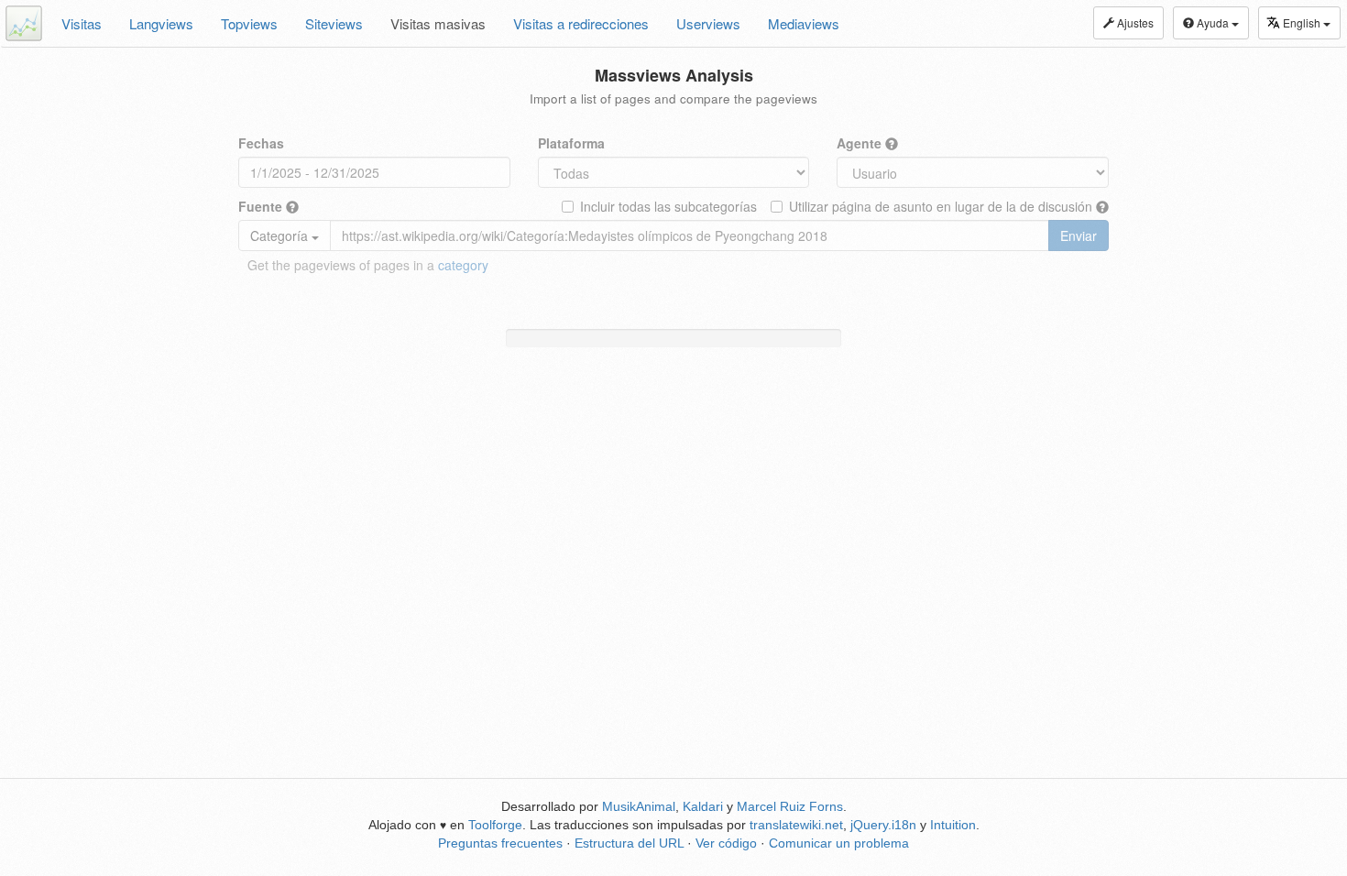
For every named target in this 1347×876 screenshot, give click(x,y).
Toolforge (495, 824)
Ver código (726, 843)
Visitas (81, 23)
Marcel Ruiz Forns (790, 806)
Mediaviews (803, 23)
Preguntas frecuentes (500, 843)
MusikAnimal (638, 806)
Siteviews (334, 23)
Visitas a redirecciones (581, 23)
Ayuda (1213, 22)
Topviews (249, 23)
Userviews (708, 23)
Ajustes (1134, 22)
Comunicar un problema (839, 843)
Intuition (953, 824)
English (1303, 22)
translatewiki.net (796, 824)
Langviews (161, 23)
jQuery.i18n (883, 824)
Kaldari (703, 806)
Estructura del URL (629, 843)
